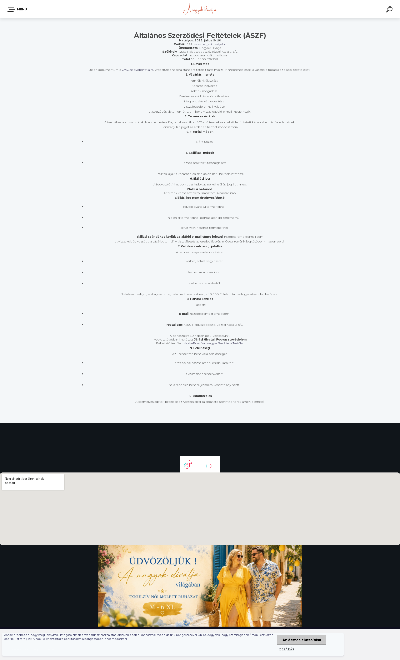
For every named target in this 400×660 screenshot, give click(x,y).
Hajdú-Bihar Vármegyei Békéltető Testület (213, 343)
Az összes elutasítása (301, 640)
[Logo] (200, 9)
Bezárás (286, 649)
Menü (21, 9)
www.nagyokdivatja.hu (210, 44)
